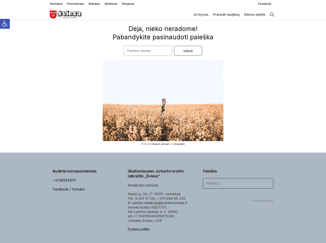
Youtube (78, 189)
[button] (5, 24)
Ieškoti (188, 51)
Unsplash (179, 143)
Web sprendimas (262, 200)
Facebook (61, 189)
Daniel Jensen (160, 143)
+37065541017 (64, 180)
